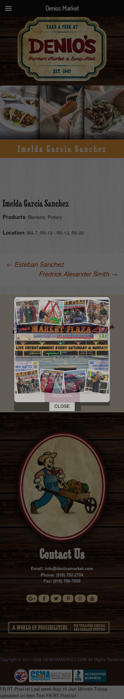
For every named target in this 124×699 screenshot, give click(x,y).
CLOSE (62, 406)
